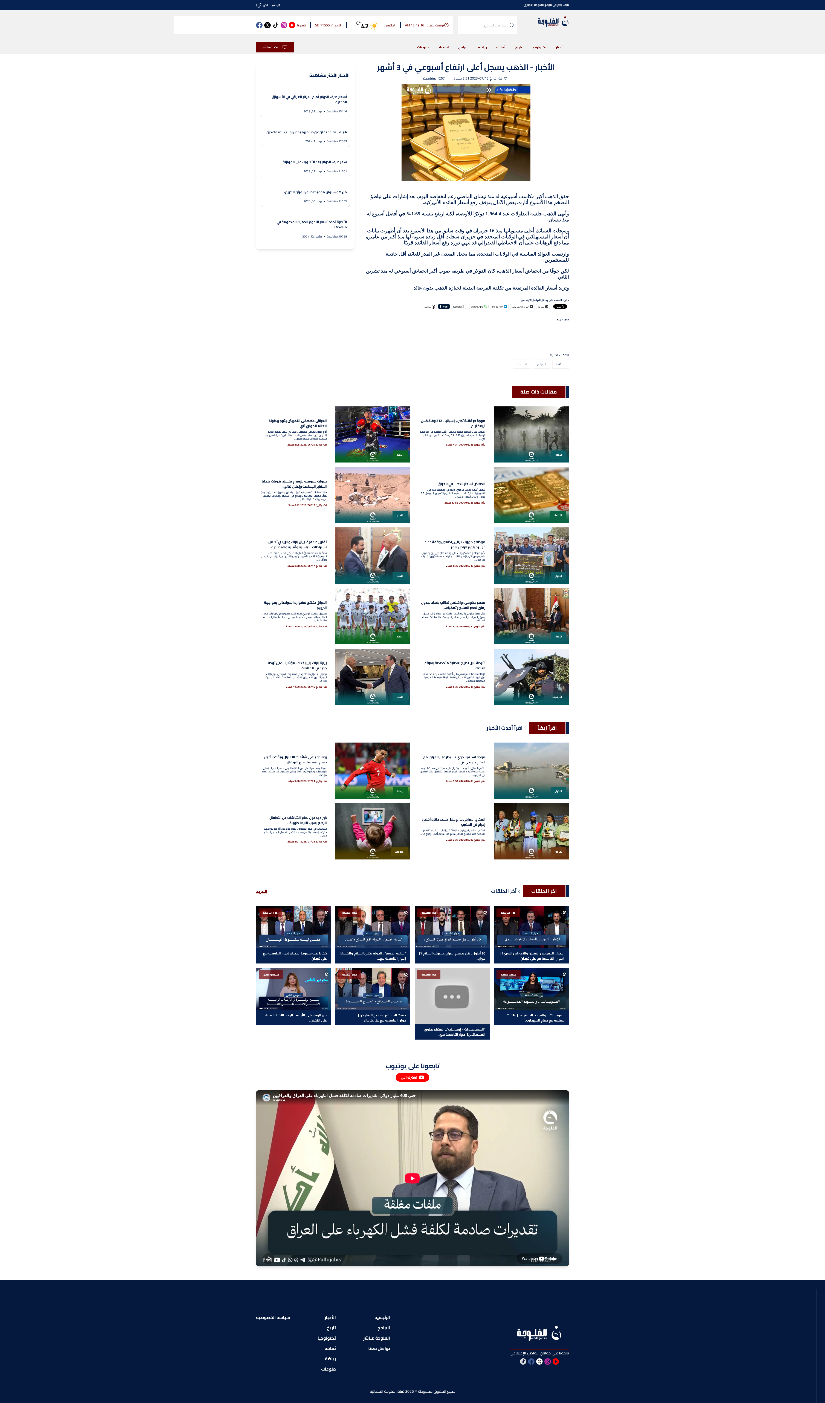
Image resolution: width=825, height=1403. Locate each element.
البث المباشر (271, 47)
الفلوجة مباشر (376, 1338)
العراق (541, 364)
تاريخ (518, 47)
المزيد (261, 891)
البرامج (463, 47)
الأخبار (560, 47)
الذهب (560, 364)
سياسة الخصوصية (273, 1317)
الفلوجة (522, 364)
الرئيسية (382, 1317)
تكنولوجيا (539, 47)
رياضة (482, 47)
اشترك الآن (409, 1077)
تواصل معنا (379, 1348)
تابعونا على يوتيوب (413, 1066)
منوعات (423, 47)
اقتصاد (443, 47)
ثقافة (500, 47)
